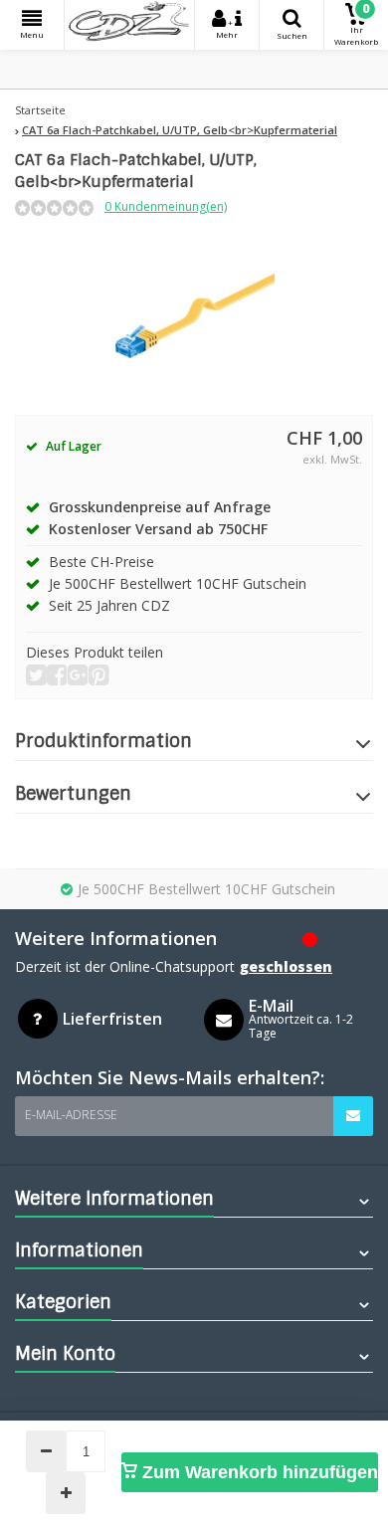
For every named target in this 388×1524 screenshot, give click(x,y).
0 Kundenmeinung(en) (165, 206)
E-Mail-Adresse (71, 1114)
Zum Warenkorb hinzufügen (257, 1472)
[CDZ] (129, 25)
